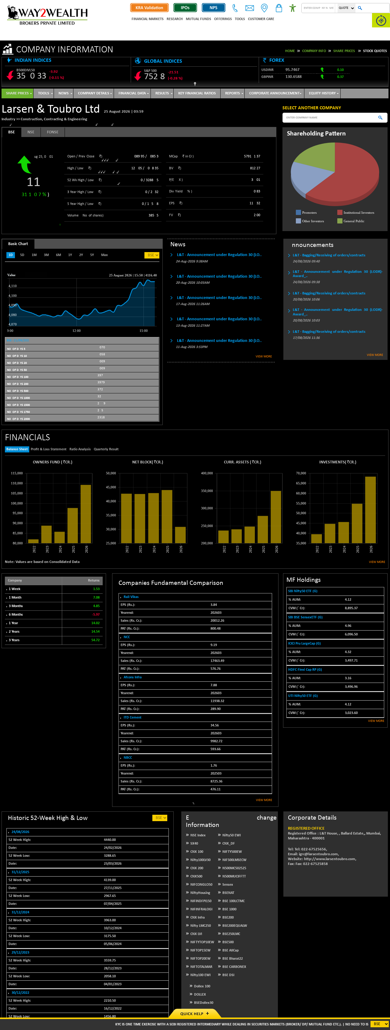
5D (22, 255)
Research (175, 19)
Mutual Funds (198, 19)
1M (34, 255)
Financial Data (132, 93)
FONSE (52, 132)
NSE (30, 132)
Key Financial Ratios (197, 93)
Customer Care (261, 19)
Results (162, 93)
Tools (240, 19)
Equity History (322, 93)
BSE (11, 132)
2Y (81, 255)
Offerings (223, 19)
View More (264, 356)
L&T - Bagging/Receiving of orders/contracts (329, 255)
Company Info (314, 51)
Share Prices (344, 51)
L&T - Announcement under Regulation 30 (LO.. (219, 255)
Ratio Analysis (80, 449)
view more (264, 800)
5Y (92, 255)
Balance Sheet (17, 449)
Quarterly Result (106, 449)
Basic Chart (18, 244)
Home (290, 51)
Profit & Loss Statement (48, 449)
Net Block (142, 462)
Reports (232, 93)
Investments (332, 462)
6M (58, 255)
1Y (70, 255)
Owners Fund (46, 462)
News (63, 93)
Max (104, 255)
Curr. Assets (236, 462)
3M (46, 255)
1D (11, 255)
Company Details (93, 93)
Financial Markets (148, 19)
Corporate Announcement (274, 93)
